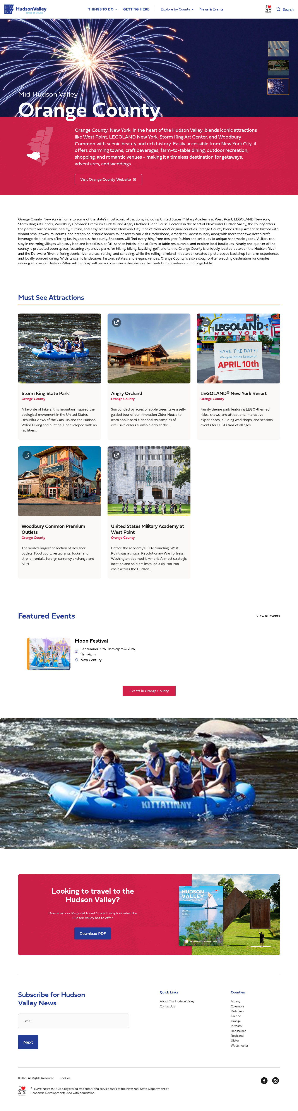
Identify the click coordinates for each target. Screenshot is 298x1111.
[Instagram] (275, 1080)
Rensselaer (238, 1030)
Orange (236, 1020)
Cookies (65, 1077)
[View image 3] (278, 87)
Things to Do (100, 9)
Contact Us (167, 1006)
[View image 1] (278, 49)
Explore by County (175, 9)
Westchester (239, 1045)
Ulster (235, 1040)
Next (28, 1042)
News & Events (211, 9)
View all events (268, 615)
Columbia (237, 1006)
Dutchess (237, 1011)
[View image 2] (278, 68)
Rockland (237, 1035)
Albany (235, 1001)
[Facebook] (264, 1080)
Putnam (236, 1025)
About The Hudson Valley (177, 1001)
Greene (236, 1016)
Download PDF (93, 933)
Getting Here (136, 9)
